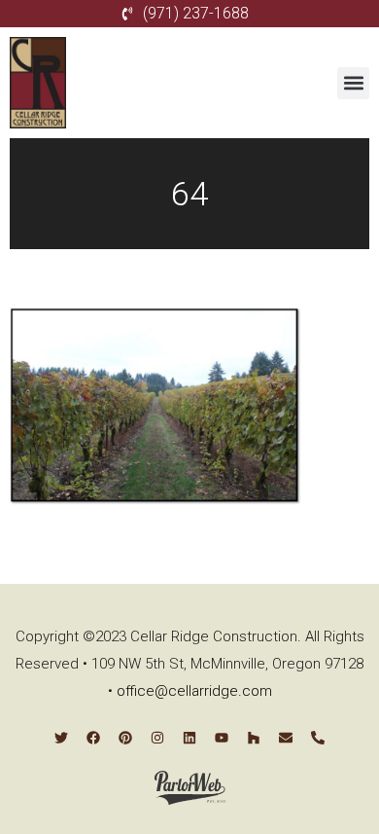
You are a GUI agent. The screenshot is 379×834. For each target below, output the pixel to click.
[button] (353, 83)
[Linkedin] (189, 737)
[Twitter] (61, 737)
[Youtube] (221, 737)
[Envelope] (285, 737)
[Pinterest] (125, 737)
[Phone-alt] (317, 737)
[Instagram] (157, 737)
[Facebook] (93, 737)
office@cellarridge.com (194, 691)
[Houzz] (253, 737)
